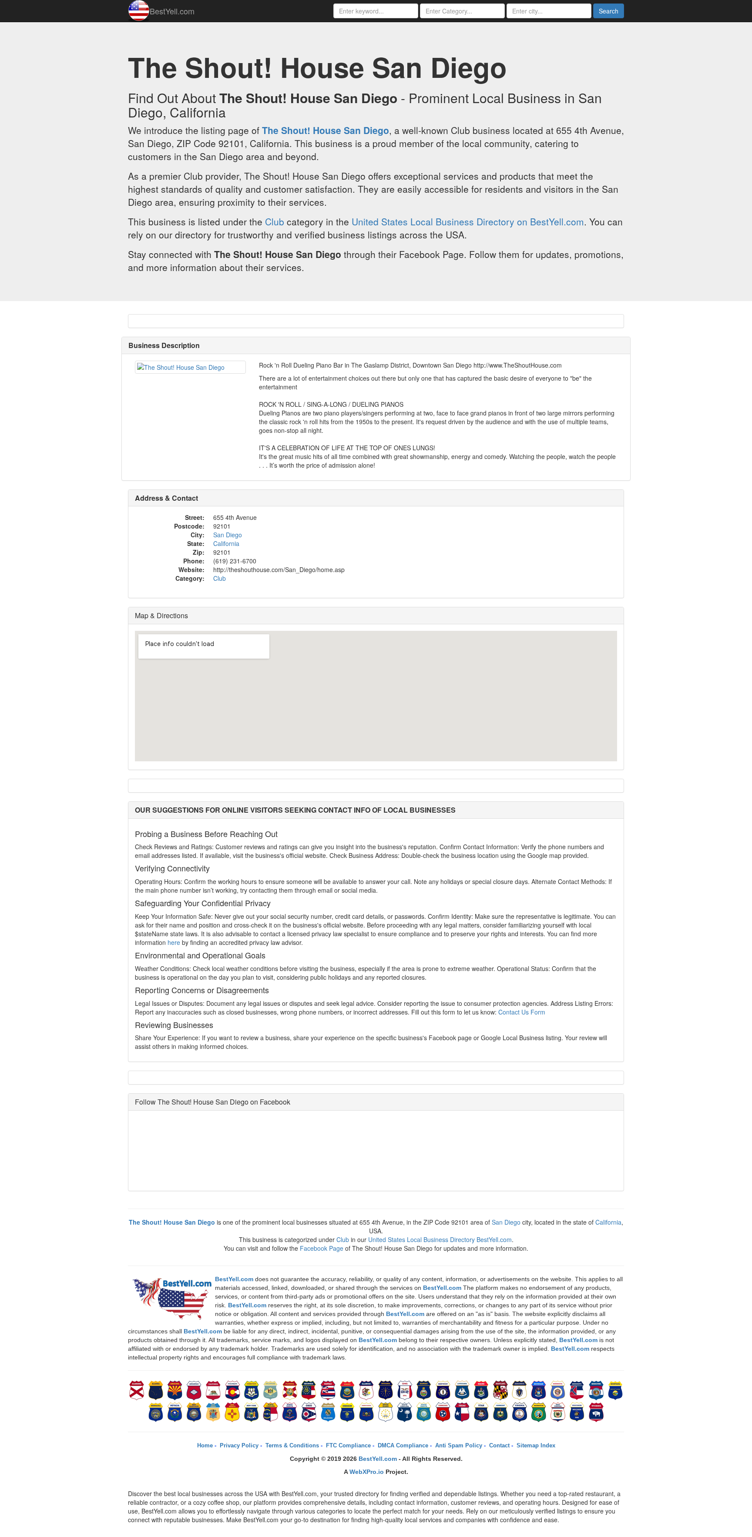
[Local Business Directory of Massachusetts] (520, 1389)
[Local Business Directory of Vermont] (501, 1411)
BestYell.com (172, 11)
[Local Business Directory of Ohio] (309, 1411)
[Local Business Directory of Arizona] (175, 1389)
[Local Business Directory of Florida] (290, 1389)
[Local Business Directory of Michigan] (539, 1389)
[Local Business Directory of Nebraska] (156, 1411)
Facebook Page (321, 1248)
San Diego (227, 534)
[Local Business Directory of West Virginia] (558, 1411)
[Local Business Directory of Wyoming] (596, 1411)
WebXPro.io (366, 1471)
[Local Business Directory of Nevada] (175, 1411)
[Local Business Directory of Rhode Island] (386, 1411)
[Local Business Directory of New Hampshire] (195, 1411)
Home (205, 1445)
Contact (499, 1445)
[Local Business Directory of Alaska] (156, 1389)
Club (274, 221)
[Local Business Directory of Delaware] (271, 1389)
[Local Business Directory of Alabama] (137, 1389)
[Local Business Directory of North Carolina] (271, 1411)
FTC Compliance (348, 1445)
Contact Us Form (521, 1012)
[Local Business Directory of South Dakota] (424, 1411)
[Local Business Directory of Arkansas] (195, 1389)
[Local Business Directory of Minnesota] (558, 1389)
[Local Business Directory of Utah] (482, 1411)
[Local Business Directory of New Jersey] (214, 1411)
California (226, 543)
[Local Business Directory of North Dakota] (290, 1411)
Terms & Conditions (292, 1445)
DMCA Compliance (403, 1445)
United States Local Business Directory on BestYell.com (468, 221)
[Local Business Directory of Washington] (539, 1411)
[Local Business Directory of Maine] (482, 1389)
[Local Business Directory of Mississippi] (578, 1389)
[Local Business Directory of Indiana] (386, 1389)
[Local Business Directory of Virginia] (520, 1411)
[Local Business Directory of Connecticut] (252, 1389)
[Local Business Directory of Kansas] (424, 1389)
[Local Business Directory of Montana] (615, 1389)
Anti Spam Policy (458, 1445)
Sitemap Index (536, 1445)
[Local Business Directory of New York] (252, 1411)
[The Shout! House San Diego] (190, 367)
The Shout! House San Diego (325, 130)
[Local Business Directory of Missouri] (597, 1389)
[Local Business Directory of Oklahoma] (329, 1411)
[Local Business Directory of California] (214, 1389)
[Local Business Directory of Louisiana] (463, 1389)
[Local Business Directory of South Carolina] (405, 1411)
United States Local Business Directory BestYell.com (440, 1239)
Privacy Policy (239, 1445)
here (174, 942)
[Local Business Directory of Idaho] (348, 1389)
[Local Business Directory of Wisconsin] (578, 1411)
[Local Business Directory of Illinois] (367, 1389)
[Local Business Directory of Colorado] (233, 1389)
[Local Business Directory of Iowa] (405, 1389)
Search (608, 11)
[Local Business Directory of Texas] (463, 1411)
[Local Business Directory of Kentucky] (443, 1389)
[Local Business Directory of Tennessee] (443, 1411)
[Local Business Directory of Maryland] (501, 1389)
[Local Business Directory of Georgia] (309, 1389)
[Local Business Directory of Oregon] (348, 1411)
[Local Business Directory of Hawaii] (329, 1389)
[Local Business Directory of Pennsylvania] (367, 1411)
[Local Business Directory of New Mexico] (233, 1411)
